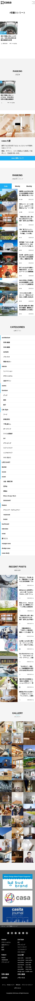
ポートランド (7, 429)
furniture (5, 390)
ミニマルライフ (7, 452)
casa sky (20, 967)
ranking (17, 72)
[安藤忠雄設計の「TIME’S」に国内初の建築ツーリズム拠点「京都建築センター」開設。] (9, 632)
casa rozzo (28, 969)
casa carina (28, 960)
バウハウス (6, 357)
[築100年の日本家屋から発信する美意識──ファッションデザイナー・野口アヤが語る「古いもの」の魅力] (9, 683)
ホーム (4, 984)
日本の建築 (3, 32)
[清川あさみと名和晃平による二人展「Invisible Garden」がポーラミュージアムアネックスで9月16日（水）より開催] (9, 594)
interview (5, 529)
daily (6, 186)
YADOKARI (6, 514)
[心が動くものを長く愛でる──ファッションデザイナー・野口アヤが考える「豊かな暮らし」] (9, 644)
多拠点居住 (6, 419)
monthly (29, 186)
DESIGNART (7, 500)
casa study (5, 553)
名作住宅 (5, 352)
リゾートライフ (7, 448)
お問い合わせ (17, 988)
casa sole (28, 958)
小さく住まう (7, 457)
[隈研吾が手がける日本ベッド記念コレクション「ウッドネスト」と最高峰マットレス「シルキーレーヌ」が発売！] (9, 695)
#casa (16, 993)
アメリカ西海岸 (7, 433)
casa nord (28, 962)
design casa (6, 548)
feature (4, 505)
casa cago (28, 967)
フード (5, 414)
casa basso (21, 964)
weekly (17, 186)
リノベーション (7, 371)
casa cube (20, 958)
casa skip (28, 964)
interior (4, 366)
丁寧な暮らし (7, 424)
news (4, 533)
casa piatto (21, 969)
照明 (4, 400)
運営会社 (18, 984)
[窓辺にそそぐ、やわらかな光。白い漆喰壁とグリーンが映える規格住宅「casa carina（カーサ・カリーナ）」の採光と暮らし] (9, 606)
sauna (4, 385)
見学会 (5, 486)
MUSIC (4, 467)
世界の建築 (6, 342)
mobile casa (28, 971)
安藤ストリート (18, 12)
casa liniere (21, 962)
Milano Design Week (9, 496)
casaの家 (21, 955)
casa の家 (6, 141)
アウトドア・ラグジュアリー (11, 510)
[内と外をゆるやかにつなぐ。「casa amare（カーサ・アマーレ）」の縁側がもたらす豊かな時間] (9, 657)
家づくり (5, 538)
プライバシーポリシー (27, 984)
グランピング (7, 443)
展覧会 (5, 491)
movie (4, 472)
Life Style (5, 409)
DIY (4, 438)
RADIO (5, 519)
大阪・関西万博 (7, 481)
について (17, 158)
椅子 (4, 405)
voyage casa (6, 543)
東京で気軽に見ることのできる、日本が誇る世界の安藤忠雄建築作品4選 (8, 38)
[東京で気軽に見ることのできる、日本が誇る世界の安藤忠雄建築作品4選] (9, 28)
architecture (6, 337)
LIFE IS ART (6, 462)
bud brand (5, 524)
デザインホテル (7, 376)
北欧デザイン (7, 381)
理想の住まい (7, 361)
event (4, 477)
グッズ (5, 395)
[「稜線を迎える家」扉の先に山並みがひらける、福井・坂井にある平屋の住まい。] (9, 619)
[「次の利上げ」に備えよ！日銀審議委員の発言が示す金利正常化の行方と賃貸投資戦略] (9, 670)
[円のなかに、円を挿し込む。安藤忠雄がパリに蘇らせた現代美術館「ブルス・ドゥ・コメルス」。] (9, 581)
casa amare (21, 960)
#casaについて (10, 984)
